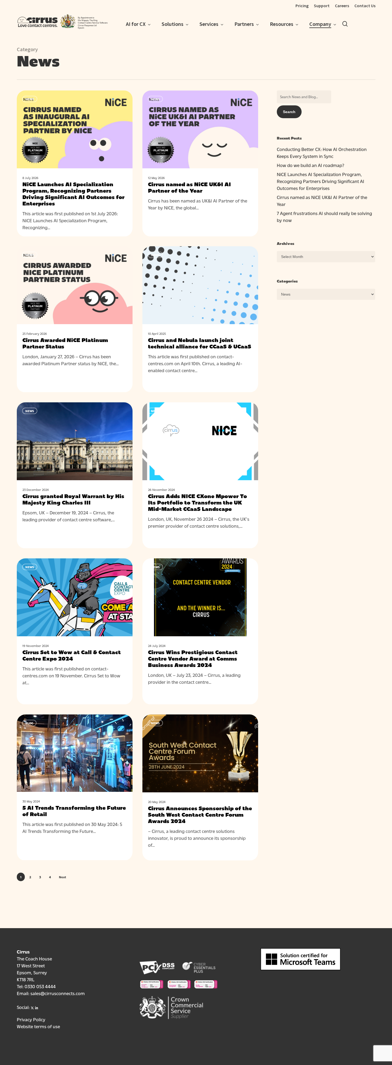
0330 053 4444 (40, 986)
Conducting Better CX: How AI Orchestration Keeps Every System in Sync (322, 152)
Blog (29, 723)
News (29, 99)
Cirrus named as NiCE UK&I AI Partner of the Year (322, 200)
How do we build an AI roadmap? (310, 165)
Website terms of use (38, 1026)
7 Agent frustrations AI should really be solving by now (324, 216)
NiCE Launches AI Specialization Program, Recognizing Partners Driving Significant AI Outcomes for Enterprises (320, 181)
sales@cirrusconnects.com (57, 993)
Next (62, 877)
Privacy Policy (31, 1019)
